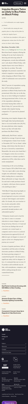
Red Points (20, 50)
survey (7, 50)
